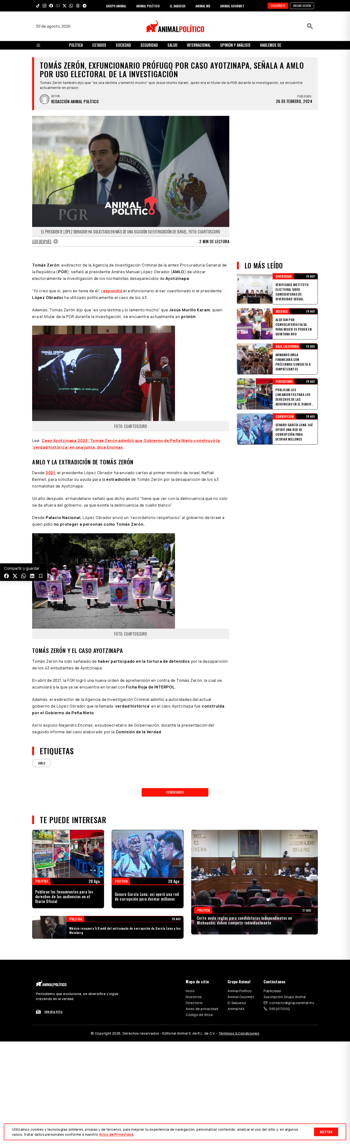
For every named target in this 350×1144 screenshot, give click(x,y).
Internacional (199, 45)
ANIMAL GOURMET (232, 5)
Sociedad (123, 45)
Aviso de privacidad (202, 1008)
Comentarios (175, 792)
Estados (99, 45)
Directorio (194, 1002)
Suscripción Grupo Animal (285, 997)
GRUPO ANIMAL (116, 5)
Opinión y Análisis (235, 45)
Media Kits (54, 1011)
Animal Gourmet (241, 997)
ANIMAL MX (202, 5)
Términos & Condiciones (239, 1033)
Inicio (190, 991)
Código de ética (199, 1014)
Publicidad (272, 991)
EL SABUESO (177, 5)
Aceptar (326, 1131)
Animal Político (240, 991)
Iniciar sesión (302, 6)
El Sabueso (237, 1002)
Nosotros (194, 997)
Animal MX (236, 1008)
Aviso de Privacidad (116, 1134)
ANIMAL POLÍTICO (148, 5)
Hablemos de (270, 45)
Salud (172, 45)
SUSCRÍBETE (277, 6)
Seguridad (149, 45)
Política (76, 45)
